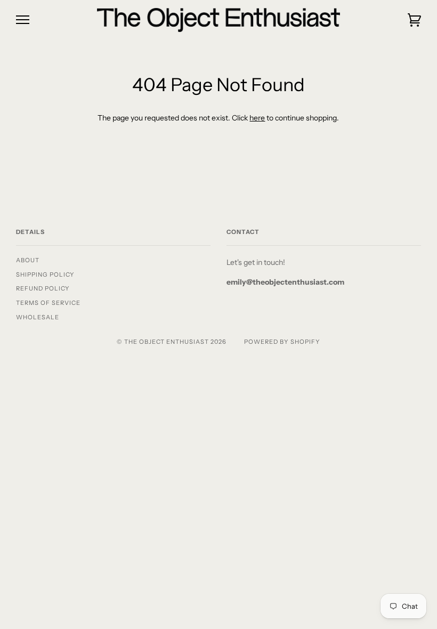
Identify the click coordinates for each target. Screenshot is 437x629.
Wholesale (37, 317)
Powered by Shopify (282, 341)
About (27, 260)
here (257, 118)
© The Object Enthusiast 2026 (171, 341)
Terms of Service (48, 303)
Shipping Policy (45, 274)
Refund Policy (43, 288)
